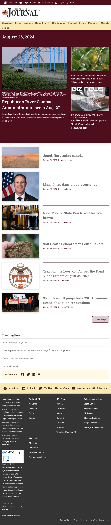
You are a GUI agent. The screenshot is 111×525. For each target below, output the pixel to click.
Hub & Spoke (15, 515)
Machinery (93, 23)
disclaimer (15, 497)
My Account (89, 413)
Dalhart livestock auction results (18, 358)
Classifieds (7, 23)
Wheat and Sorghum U (66, 432)
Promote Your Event (37, 457)
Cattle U (59, 404)
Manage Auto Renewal (94, 427)
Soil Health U (61, 408)
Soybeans (54, 95)
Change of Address (92, 418)
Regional (72, 23)
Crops (18, 23)
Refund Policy (104, 520)
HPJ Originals (58, 23)
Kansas (15, 95)
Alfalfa (6, 93)
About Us (33, 443)
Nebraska (25, 95)
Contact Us (33, 448)
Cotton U (60, 418)
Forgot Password (91, 423)
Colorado (31, 93)
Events (82, 23)
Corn (39, 93)
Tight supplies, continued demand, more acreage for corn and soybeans (36, 350)
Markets (105, 23)
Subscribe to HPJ (91, 408)
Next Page (100, 319)
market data (9, 467)
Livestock (28, 23)
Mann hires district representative (70, 184)
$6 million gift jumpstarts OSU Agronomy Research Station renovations (75, 300)
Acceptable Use (91, 520)
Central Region (18, 93)
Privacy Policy (79, 520)
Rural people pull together (15, 342)
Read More (7, 121)
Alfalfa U (60, 413)
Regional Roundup (39, 95)
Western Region (10, 97)
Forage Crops (50, 93)
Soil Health (89, 75)
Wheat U (60, 427)
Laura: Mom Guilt (10, 366)
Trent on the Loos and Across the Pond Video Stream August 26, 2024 (73, 273)
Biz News (75, 115)
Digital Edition (90, 404)
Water (63, 95)
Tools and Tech (79, 117)
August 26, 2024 (50, 160)
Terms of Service (66, 520)
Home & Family (42, 23)
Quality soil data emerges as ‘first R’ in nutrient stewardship (88, 124)
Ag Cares (33, 404)
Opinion (5, 28)
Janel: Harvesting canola (63, 155)
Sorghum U (61, 423)
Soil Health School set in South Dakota (73, 244)
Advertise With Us (36, 452)
